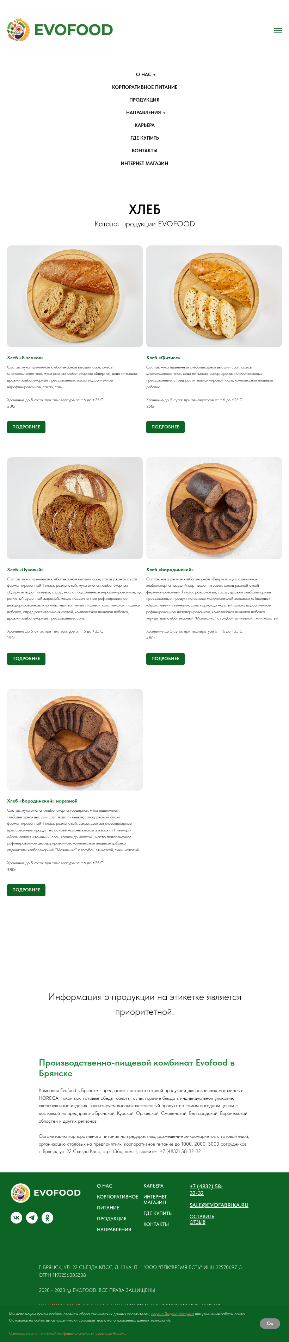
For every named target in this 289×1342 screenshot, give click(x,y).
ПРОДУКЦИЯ (112, 1218)
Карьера (145, 125)
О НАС (104, 1186)
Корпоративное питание (144, 87)
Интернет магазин (144, 163)
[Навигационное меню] (278, 30)
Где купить (144, 138)
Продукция (144, 100)
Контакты (145, 150)
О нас (143, 74)
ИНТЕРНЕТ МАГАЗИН (155, 1199)
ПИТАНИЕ (108, 1207)
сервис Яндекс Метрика (172, 1313)
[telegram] (32, 1222)
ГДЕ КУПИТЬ (157, 1213)
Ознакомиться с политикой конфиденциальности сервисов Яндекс (67, 1333)
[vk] (16, 1222)
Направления (143, 112)
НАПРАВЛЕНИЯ (114, 1229)
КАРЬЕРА (153, 1186)
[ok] (47, 1222)
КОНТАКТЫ (156, 1224)
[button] (209, 1219)
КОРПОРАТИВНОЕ (117, 1197)
